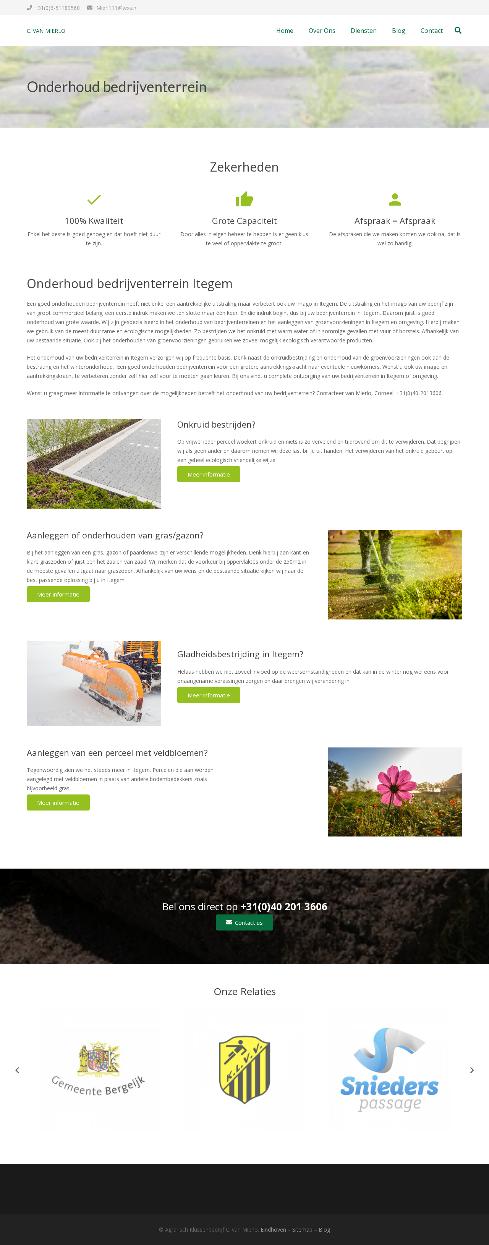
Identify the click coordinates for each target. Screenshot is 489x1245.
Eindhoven (273, 1229)
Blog (324, 1229)
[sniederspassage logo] (390, 1070)
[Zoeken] (458, 30)
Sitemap (302, 1229)
